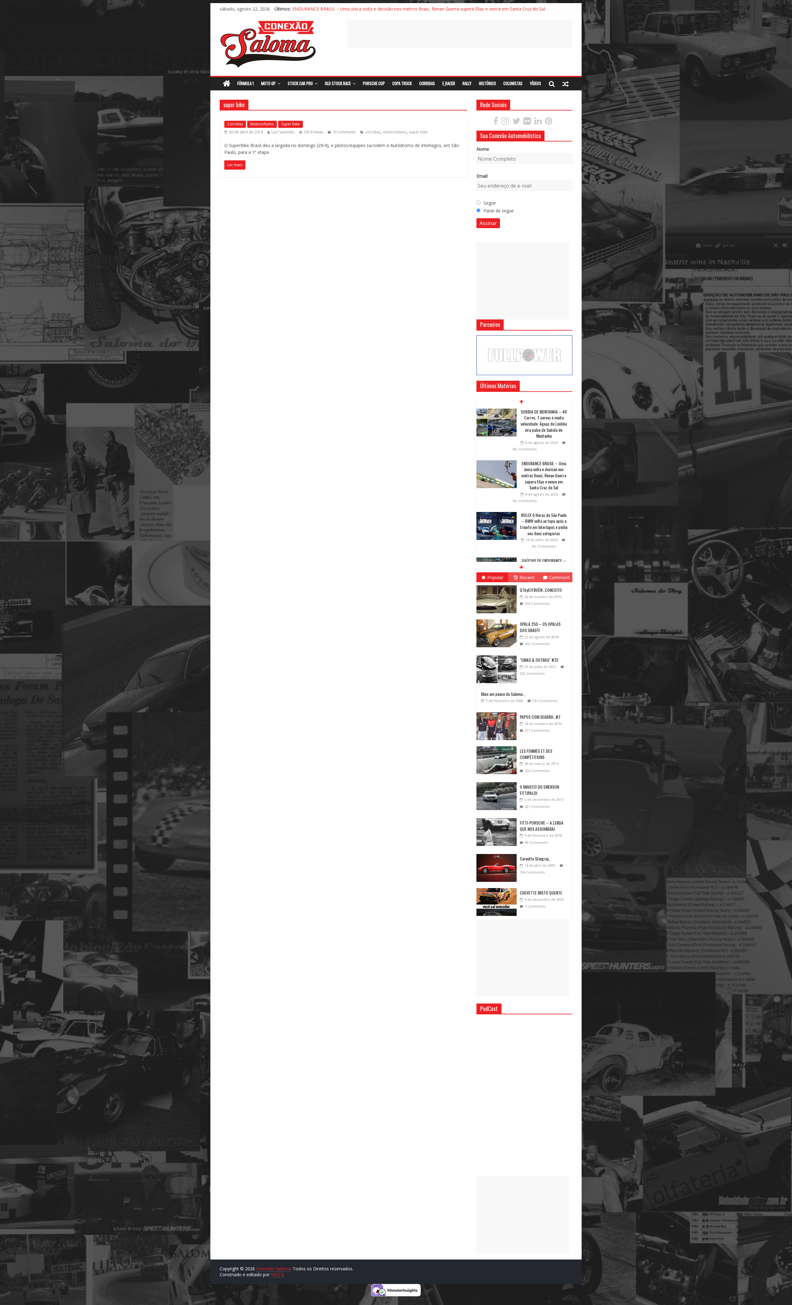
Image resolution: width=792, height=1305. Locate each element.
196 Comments (532, 872)
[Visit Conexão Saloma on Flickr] (527, 122)
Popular (495, 577)
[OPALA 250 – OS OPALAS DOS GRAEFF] (498, 619)
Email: (482, 176)
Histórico (487, 83)
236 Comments (537, 770)
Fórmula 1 (245, 83)
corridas (372, 132)
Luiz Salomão (283, 132)
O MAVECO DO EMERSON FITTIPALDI (539, 789)
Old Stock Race (338, 83)
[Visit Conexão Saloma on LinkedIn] (538, 122)
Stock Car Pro (300, 83)
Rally (467, 83)
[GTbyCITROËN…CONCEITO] (498, 585)
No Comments (524, 449)
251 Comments (544, 700)
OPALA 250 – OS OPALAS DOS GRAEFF (540, 627)
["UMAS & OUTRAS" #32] (498, 655)
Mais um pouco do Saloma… (503, 694)
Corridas (427, 83)
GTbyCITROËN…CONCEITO (541, 590)
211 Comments (537, 730)
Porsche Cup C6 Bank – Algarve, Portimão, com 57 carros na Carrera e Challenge (544, 557)
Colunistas (513, 83)
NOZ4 (277, 1274)
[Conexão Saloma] (227, 83)
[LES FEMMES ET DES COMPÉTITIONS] (498, 746)
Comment (559, 577)
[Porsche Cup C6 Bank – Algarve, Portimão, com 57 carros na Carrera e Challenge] (496, 549)
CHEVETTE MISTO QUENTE (541, 892)
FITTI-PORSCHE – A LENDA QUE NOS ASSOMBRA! (541, 825)
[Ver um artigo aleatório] (565, 83)
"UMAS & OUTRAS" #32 (539, 660)
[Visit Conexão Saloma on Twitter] (516, 122)
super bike (418, 132)
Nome (482, 149)
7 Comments (535, 906)
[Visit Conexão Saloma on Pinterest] (548, 122)
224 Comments (537, 603)
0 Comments (344, 132)
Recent (527, 577)
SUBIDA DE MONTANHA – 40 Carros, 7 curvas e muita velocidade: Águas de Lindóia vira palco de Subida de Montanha (411, 8)
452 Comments (537, 643)
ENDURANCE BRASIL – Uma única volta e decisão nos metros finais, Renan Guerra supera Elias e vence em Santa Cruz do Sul (543, 423)
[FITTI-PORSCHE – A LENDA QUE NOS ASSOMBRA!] (498, 818)
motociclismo (395, 132)
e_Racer (448, 83)
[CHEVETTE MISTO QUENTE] (498, 888)
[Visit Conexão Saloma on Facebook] (495, 122)
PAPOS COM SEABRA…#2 (540, 716)
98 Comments (536, 842)
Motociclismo (262, 124)
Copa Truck (402, 83)
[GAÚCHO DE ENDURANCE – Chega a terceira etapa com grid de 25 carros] (496, 509)
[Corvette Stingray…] (498, 854)
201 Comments (537, 806)
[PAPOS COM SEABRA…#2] (498, 712)
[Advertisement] (459, 34)
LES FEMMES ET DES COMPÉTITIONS (536, 754)
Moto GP (268, 83)
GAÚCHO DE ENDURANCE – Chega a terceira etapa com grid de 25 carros (543, 514)
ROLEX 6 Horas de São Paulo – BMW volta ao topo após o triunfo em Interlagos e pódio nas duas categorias (543, 472)
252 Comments (532, 673)
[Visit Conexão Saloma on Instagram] (505, 122)
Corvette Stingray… (535, 858)
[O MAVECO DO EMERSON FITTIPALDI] (498, 782)
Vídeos (535, 83)
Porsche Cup (374, 83)
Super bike (290, 124)
